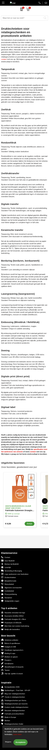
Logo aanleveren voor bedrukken (16, 574)
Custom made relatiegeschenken (16, 707)
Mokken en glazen (11, 657)
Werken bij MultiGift (12, 564)
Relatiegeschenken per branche (16, 704)
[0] (21, 9)
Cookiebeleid (9, 591)
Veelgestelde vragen (12, 601)
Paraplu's (8, 660)
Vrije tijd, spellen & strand (14, 674)
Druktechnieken (10, 577)
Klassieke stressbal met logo (15, 613)
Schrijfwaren (9, 663)
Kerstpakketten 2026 (12, 687)
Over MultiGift (9, 561)
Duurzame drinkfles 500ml (14, 616)
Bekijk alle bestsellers (12, 629)
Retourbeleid (9, 584)
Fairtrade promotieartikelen (14, 714)
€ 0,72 (45, 523)
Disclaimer (8, 598)
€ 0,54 (8, 523)
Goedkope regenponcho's (14, 650)
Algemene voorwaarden (13, 588)
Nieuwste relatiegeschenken (15, 710)
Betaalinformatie (10, 581)
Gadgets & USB (10, 647)
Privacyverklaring (11, 594)
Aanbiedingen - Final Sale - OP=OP (17, 690)
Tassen (7, 670)
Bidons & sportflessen (12, 643)
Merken (7, 720)
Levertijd (8, 567)
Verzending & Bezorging (13, 571)
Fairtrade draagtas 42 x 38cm (15, 619)
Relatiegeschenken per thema (15, 700)
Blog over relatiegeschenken (15, 694)
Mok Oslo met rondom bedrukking (17, 626)
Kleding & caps (10, 653)
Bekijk (29, 524)
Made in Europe (10, 717)
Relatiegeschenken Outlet (14, 724)
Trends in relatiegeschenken (15, 697)
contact (4, 59)
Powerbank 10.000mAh (13, 623)
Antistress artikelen (11, 640)
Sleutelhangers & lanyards (14, 667)
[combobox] (22, 18)
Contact (7, 557)
